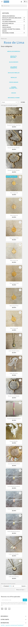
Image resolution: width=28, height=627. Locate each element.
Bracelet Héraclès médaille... (14, 147)
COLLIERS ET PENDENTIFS (9, 21)
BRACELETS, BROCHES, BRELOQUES (11, 18)
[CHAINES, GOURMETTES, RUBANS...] (13, 85)
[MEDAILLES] (13, 75)
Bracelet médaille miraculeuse (14, 418)
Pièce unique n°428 (14, 283)
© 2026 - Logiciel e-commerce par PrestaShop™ (12, 625)
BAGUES (4, 31)
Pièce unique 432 (14, 192)
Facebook (2, 609)
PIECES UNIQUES (6, 27)
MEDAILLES (5, 25)
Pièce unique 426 (14, 328)
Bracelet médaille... (14, 441)
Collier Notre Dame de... (14, 576)
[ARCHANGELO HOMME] (13, 96)
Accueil (5, 13)
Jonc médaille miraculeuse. (14, 463)
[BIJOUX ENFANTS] (13, 60)
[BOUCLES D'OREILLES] (13, 71)
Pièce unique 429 (14, 260)
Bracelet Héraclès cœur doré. (14, 125)
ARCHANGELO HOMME (8, 33)
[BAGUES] (13, 91)
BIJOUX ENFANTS (6, 19)
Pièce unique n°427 (14, 305)
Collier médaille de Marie (14, 350)
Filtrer (23, 102)
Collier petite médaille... (14, 554)
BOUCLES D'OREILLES (8, 23)
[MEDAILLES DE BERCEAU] (13, 49)
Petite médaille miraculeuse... (14, 486)
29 (13, 586)
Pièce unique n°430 (14, 238)
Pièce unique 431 (14, 215)
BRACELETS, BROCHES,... (13, 56)
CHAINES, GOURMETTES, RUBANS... (11, 29)
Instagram (9, 609)
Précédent (5, 586)
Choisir (9, 102)
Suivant (24, 586)
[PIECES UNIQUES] (13, 80)
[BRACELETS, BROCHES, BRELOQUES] (13, 54)
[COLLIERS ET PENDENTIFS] (13, 65)
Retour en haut (21, 590)
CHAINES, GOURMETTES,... (13, 87)
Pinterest (6, 609)
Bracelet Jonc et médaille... (14, 396)
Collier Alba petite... (14, 373)
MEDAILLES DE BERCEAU (8, 16)
